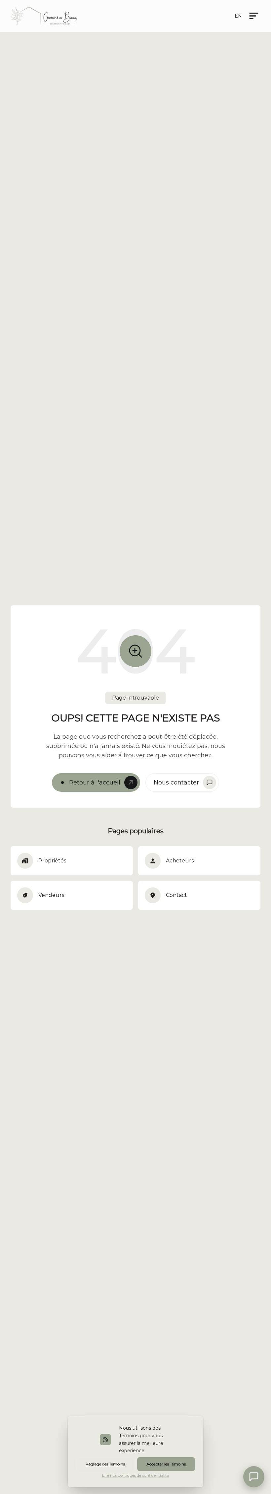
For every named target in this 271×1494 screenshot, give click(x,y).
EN (238, 16)
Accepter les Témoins (166, 1463)
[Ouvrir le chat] (253, 1476)
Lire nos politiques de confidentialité (135, 1475)
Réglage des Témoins (105, 1463)
